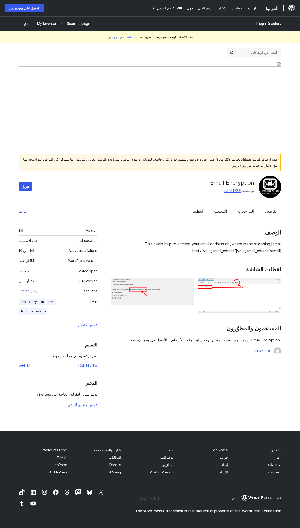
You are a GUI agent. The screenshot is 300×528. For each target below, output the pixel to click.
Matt (62, 457)
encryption (38, 311)
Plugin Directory (268, 24)
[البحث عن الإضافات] (231, 52)
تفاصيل (270, 211)
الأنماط (223, 472)
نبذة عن (276, 450)
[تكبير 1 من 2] (275, 284)
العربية (232, 498)
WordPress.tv (162, 472)
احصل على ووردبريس (24, 8)
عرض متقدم (88, 325)
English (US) (28, 291)
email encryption (32, 302)
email (51, 302)
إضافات (223, 465)
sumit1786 (232, 190)
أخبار (278, 457)
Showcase (220, 450)
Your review (87, 365)
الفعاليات (115, 457)
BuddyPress (58, 472)
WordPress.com (53, 450)
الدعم (23, 211)
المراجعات (246, 211)
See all (24, 365)
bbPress (61, 465)
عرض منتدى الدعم (83, 405)
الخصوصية (274, 472)
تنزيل (25, 187)
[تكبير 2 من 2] (187, 284)
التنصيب (220, 211)
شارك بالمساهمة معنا (106, 450)
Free (24, 311)
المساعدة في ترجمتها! (122, 37)
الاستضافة (274, 465)
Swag (114, 472)
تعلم (171, 450)
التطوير (197, 211)
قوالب (223, 457)
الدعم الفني (166, 457)
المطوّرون (167, 465)
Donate (113, 465)
